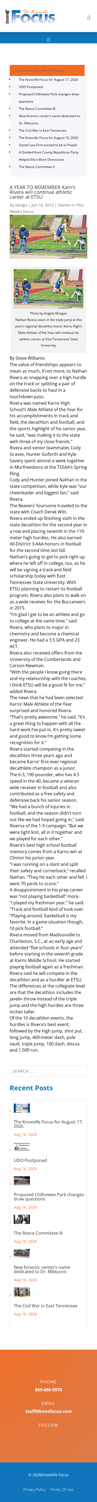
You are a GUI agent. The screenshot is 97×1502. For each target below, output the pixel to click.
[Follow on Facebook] (43, 1434)
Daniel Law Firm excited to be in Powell (48, 145)
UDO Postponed (31, 87)
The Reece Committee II (36, 166)
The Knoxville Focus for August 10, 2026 (48, 137)
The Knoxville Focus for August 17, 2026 (48, 79)
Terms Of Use (62, 1489)
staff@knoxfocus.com (48, 1411)
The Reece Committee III (37, 108)
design (21, 205)
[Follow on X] (54, 1434)
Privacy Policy (34, 1489)
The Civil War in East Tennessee (43, 130)
